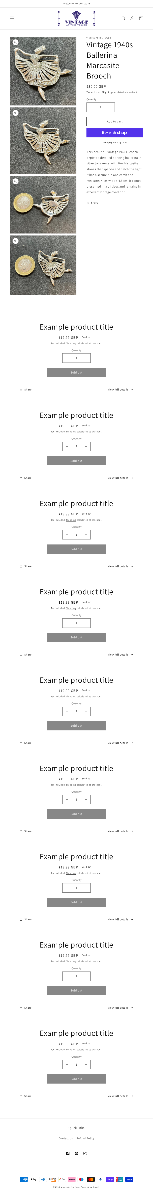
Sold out (76, 372)
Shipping (107, 92)
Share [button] (94, 202)
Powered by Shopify (90, 1187)
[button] (12, 18)
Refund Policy (85, 1138)
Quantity (91, 99)
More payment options (115, 142)
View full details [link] (118, 389)
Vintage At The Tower (70, 1187)
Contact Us (66, 1138)
